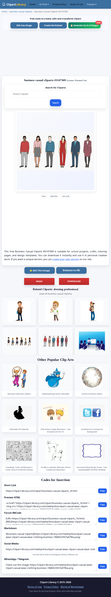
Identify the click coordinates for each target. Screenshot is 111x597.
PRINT (39, 281)
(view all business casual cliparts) (55, 293)
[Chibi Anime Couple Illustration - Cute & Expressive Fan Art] (55, 412)
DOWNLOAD (74, 281)
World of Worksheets (72, 586)
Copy (102, 491)
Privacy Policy (59, 4)
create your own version (65, 259)
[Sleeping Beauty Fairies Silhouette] (55, 377)
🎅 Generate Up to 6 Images (85, 24)
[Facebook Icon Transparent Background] (92, 412)
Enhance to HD (71, 270)
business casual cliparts (21, 11)
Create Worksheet (53, 25)
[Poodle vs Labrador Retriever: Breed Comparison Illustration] (55, 450)
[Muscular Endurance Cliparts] (19, 377)
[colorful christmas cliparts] (92, 377)
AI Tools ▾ (44, 4)
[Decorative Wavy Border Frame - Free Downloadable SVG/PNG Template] (92, 450)
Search (55, 103)
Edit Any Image (24, 25)
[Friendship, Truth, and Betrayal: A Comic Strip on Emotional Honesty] (19, 450)
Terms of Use (76, 4)
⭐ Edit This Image (39, 270)
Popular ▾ (91, 4)
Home (32, 4)
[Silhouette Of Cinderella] (19, 412)
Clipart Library (48, 582)
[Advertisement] (55, 53)
